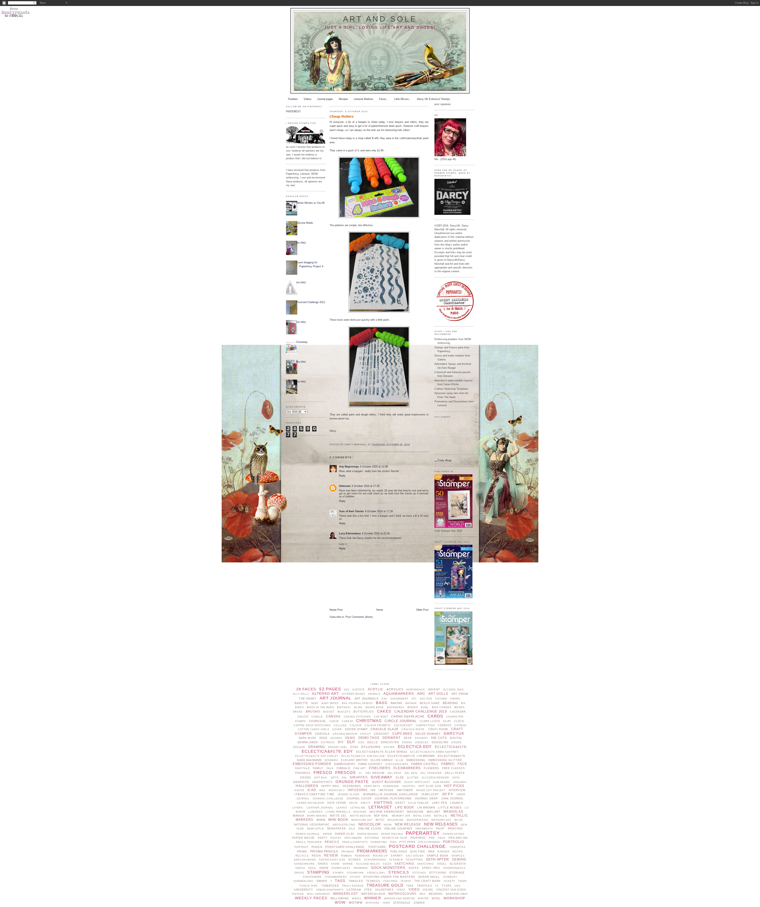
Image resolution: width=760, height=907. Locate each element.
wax (423, 894)
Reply (342, 475)
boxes (459, 707)
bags (382, 703)
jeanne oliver (348, 794)
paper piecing (392, 834)
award (455, 698)
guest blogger (386, 782)
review (331, 855)
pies (393, 842)
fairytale (302, 768)
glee (400, 777)
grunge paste (352, 782)
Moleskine (396, 820)
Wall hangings (318, 894)
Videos (308, 99)
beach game (430, 703)
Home (379, 609)
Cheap (334, 721)
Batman (411, 703)
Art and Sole (380, 19)
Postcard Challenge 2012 (310, 302)
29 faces (306, 689)
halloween (307, 786)
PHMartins (379, 842)
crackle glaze (384, 729)
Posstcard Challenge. (345, 846)
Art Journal (335, 698)
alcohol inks (453, 689)
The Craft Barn (427, 881)
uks (457, 885)
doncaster (390, 742)
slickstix (458, 863)
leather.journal (320, 807)
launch (456, 802)
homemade (391, 786)
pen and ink (458, 837)
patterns (372, 838)
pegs (442, 838)
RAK (431, 851)
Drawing (316, 747)
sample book (437, 855)
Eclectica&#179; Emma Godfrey (434, 752)
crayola (322, 733)
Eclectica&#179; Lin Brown (411, 755)
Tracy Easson (353, 885)
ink (373, 790)
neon (388, 824)
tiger (462, 881)
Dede (323, 737)
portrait (301, 847)
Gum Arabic (441, 782)
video (414, 889)
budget (329, 711)
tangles (356, 880)
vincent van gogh (451, 889)
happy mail (330, 786)
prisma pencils (324, 851)
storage (457, 872)
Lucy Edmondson (350, 533)
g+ (361, 773)
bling (358, 707)
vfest (401, 889)
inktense (386, 790)
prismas (347, 851)
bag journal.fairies (357, 703)
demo (350, 737)
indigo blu (337, 790)
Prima (302, 851)
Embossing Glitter (445, 760)
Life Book (404, 807)
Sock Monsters (388, 868)
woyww (356, 902)
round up (380, 855)
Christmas (369, 720)
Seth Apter (437, 859)
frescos (345, 772)
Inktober (405, 790)
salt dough (415, 855)
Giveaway (302, 341)
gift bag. (321, 777)
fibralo (343, 768)
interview (457, 790)
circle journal (401, 721)
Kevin (353, 803)
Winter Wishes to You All (310, 202)
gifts (335, 777)
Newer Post (336, 609)
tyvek (446, 885)
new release (408, 824)
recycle (302, 855)
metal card (422, 815)
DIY (341, 742)
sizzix (387, 863)
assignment (399, 698)
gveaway (460, 782)
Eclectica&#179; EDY (327, 751)
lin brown (426, 807)
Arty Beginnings (349, 466)
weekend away (457, 894)
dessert (421, 738)
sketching (404, 863)
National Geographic (312, 824)
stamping (318, 872)
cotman (460, 725)
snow (323, 867)
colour (356, 725)
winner (372, 898)
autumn (441, 698)
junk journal (452, 798)
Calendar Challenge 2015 (420, 711)
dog (361, 742)
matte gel (338, 815)
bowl (425, 707)
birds (299, 707)
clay (447, 721)
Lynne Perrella (338, 811)
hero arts (372, 786)
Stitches (419, 872)
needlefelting (344, 824)
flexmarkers (407, 768)
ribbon (346, 855)
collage (340, 725)
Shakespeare (304, 863)
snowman (360, 868)
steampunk (355, 872)
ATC (414, 698)
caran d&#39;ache (408, 716)
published (398, 851)
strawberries (336, 877)
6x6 (346, 689)
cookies (444, 725)
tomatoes (330, 885)
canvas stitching (357, 716)
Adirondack (415, 689)
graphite (301, 782)
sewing (459, 859)
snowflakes (340, 868)
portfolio (453, 842)
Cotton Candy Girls (313, 729)
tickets (449, 881)
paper (327, 834)
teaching (390, 881)
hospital (409, 786)
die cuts (439, 737)
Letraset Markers (363, 99)
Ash (384, 698)
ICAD (311, 790)
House (299, 790)
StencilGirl (376, 872)
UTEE (368, 889)
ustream (354, 889)
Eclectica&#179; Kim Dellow (363, 756)
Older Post (422, 609)
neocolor (369, 824)
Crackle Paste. (413, 729)
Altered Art (325, 694)
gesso (305, 777)
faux (330, 768)
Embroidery (344, 764)
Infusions (358, 790)
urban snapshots (330, 889)
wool (436, 898)
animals (374, 694)
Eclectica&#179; (451, 747)
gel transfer (431, 773)
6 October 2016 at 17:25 (365, 485)
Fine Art (359, 768)
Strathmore (312, 877)
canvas (333, 716)
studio (355, 877)
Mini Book (338, 820)
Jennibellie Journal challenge (390, 794)
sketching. (425, 863)
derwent (392, 737)
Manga (298, 815)
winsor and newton (399, 898)
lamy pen (439, 802)
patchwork (353, 838)
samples (458, 855)
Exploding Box (397, 764)
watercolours (402, 893)
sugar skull (429, 876)
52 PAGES (330, 689)
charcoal (317, 721)
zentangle (402, 902)
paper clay (344, 833)
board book (375, 707)
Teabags (373, 881)
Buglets (344, 711)
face (462, 764)
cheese (347, 721)
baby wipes (330, 703)
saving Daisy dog (332, 859)
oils (352, 828)
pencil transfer (309, 842)
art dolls (438, 693)
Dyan (354, 747)
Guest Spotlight (417, 782)
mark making (317, 815)
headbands (352, 786)
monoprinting (417, 820)
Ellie (399, 760)
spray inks (431, 867)
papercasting (453, 834)
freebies (302, 772)
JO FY (447, 794)
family (318, 768)
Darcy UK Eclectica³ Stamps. (434, 99)
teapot (406, 881)
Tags (340, 881)
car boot (381, 716)
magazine (415, 811)
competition (425, 725)
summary (450, 877)
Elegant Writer (354, 760)
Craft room (438, 729)
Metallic (440, 815)
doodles (422, 742)
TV (437, 885)
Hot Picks (454, 786)
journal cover (358, 798)
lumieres (315, 811)
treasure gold (385, 885)
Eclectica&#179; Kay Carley (316, 756)
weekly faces (311, 898)
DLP (351, 742)
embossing (416, 760)
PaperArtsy (423, 833)
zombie (419, 902)
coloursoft (403, 725)
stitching (437, 872)
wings (356, 898)
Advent (434, 689)
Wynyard (372, 902)
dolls (372, 742)
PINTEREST (293, 111)
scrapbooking (375, 859)
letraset (380, 807)
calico (303, 716)
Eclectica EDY (415, 746)
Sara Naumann (305, 859)
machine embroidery (387, 811)
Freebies (293, 99)
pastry (336, 838)
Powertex (458, 847)
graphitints (322, 782)
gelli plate (455, 772)
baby (315, 703)
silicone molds (368, 863)
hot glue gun (430, 786)
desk (408, 737)
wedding (436, 893)
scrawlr (396, 859)
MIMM (320, 819)
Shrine (347, 863)
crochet (381, 733)
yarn (386, 902)
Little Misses (450, 807)
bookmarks (396, 707)
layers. (298, 807)
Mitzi (380, 819)
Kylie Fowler (418, 803)
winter (423, 898)
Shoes (323, 863)
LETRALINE (358, 807)
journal (303, 798)
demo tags (369, 737)
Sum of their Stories (351, 511)
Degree (336, 738)
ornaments (424, 828)
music (458, 820)
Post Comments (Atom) (359, 616)
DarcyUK (454, 733)
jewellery (430, 794)
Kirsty (366, 803)
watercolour (373, 893)
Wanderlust (345, 893)
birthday (344, 707)
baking (397, 703)
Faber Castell (424, 764)
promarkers (372, 851)
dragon (299, 747)
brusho (313, 711)
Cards (435, 716)
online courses (398, 828)
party (323, 837)
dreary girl (337, 747)
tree (410, 885)
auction (426, 698)
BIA (463, 703)
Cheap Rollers (341, 116)
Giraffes (359, 777)
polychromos (429, 842)
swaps (321, 880)
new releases (441, 824)
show (335, 863)
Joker (460, 794)
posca (317, 846)
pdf (432, 837)
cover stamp (356, 729)
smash (300, 868)
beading (450, 703)
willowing (340, 898)
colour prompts (378, 725)
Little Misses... (402, 99)
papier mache (303, 837)
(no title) (301, 242)
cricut (365, 734)
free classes (453, 768)
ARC (421, 694)
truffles (424, 885)
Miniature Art (362, 820)
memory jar (401, 815)
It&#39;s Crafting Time (314, 794)
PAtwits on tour (394, 838)
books (413, 707)
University (303, 889)
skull (441, 863)
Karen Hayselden (310, 803)
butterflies (363, 711)
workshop (454, 898)
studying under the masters (389, 876)
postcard (377, 846)
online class (369, 828)
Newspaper (336, 828)
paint (440, 828)
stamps (338, 872)
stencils (398, 872)
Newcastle (315, 828)
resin (316, 855)
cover (337, 729)
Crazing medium (345, 734)
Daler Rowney (428, 733)
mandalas (453, 811)
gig (344, 777)
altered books (353, 694)
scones (354, 859)
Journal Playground (392, 798)
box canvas (441, 707)
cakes (384, 711)
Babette (301, 703)
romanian (362, 855)
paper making (367, 834)
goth (456, 777)
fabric (448, 764)
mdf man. (381, 815)
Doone (456, 742)
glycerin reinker (435, 777)
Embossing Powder (312, 764)
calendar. (458, 711)
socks (413, 867)
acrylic (376, 689)
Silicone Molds (304, 222)
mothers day (441, 820)
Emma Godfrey (370, 764)
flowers (431, 768)
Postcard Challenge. (418, 846)
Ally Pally (301, 694)
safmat (397, 855)
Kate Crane (336, 802)
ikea (322, 790)
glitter (413, 777)
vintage (298, 894)
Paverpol (418, 837)
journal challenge (328, 798)
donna (407, 742)
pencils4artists (355, 842)
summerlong (304, 881)
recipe (457, 851)
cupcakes (402, 733)
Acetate (358, 689)
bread (298, 711)
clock (459, 721)
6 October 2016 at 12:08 (374, 466)
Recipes (343, 99)
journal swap (426, 798)
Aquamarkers (398, 694)
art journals (366, 698)
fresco (323, 772)
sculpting (414, 859)
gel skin (411, 773)
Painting (455, 828)
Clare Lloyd (430, 721)
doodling (440, 742)
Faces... (384, 99)
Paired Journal (308, 834)
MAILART (434, 811)
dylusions (371, 747)
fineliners (379, 768)
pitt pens (407, 842)
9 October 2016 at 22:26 (376, 533)
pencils (332, 842)
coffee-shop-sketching (312, 725)
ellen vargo (382, 760)
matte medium (360, 815)
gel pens (394, 773)
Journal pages (325, 99)
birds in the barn (320, 707)
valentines (384, 889)
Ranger (443, 851)
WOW (340, 902)
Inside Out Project (431, 790)
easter (389, 747)
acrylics (395, 689)
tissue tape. (309, 885)
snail (312, 868)
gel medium (375, 772)
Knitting (383, 803)
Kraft (400, 802)
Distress (328, 742)
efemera (331, 760)
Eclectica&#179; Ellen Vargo (381, 751)
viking (428, 889)
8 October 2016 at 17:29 (379, 511)
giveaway (381, 777)
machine (359, 811)
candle (317, 716)
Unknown (345, 485)
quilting (417, 851)
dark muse (307, 737)
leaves (341, 807)
